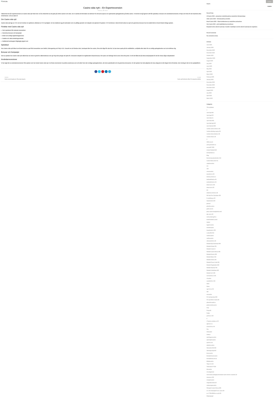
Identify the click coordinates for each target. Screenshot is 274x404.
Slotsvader (209, 331)
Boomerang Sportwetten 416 (214, 158)
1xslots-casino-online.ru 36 (213, 128)
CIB (207, 168)
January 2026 (210, 47)
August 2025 (210, 60)
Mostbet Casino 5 (211, 249)
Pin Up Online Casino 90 (213, 299)
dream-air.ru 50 (210, 187)
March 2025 (210, 74)
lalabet (208, 222)
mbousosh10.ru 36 (211, 241)
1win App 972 (210, 115)
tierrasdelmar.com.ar (212, 358)
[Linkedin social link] (106, 71)
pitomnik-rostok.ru (211, 302)
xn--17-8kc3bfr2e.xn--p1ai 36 (214, 393)
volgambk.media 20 (211, 382)
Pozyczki (209, 310)
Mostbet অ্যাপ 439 (211, 273)
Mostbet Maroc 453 (211, 257)
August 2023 (210, 90)
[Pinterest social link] (102, 71)
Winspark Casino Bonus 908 (214, 388)
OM (207, 291)
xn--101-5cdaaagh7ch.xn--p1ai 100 (215, 390)
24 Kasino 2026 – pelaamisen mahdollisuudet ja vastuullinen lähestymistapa (226, 16)
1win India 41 (210, 118)
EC (207, 190)
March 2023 (210, 98)
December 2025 (211, 50)
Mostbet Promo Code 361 (213, 262)
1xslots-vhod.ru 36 (211, 136)
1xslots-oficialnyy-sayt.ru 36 (214, 131)
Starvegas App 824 (211, 350)
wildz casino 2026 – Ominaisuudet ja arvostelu (218, 18)
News (208, 286)
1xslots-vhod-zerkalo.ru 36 (213, 134)
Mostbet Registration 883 (213, 265)
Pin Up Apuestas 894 (212, 297)
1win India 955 (210, 120)
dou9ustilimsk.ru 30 (211, 179)
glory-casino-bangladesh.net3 (214, 211)
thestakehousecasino (212, 356)
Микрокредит (210, 396)
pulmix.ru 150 (210, 315)
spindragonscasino (211, 337)
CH (207, 166)
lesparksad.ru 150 (211, 230)
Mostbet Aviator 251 (212, 246)
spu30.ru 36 (210, 342)
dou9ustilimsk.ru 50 (211, 182)
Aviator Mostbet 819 (212, 150)
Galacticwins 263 (211, 200)
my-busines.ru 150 (211, 275)
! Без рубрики (210, 107)
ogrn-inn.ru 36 (210, 289)
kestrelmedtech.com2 (212, 219)
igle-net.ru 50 (210, 214)
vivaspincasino (210, 380)
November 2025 (211, 52)
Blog (208, 155)
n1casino (209, 278)
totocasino (209, 369)
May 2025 (209, 68)
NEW (208, 283)
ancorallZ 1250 (210, 147)
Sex (208, 329)
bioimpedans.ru (210, 152)
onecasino (209, 294)
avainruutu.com (72, 63)
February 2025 (210, 77)
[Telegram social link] (109, 71)
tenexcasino (210, 353)
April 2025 (209, 71)
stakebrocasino (210, 345)
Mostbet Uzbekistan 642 (213, 270)
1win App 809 (210, 112)
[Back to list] (103, 78)
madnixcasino (210, 235)
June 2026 (209, 44)
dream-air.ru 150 (211, 184)
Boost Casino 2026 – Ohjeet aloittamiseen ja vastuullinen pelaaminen (224, 21)
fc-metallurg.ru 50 (211, 198)
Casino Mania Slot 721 (212, 160)
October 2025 (210, 55)
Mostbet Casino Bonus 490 (213, 251)
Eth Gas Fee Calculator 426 (214, 195)
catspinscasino (210, 163)
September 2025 (211, 58)
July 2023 (209, 93)
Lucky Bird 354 (210, 233)
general (208, 203)
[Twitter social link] (99, 71)
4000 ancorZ (210, 142)
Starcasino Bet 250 (211, 348)
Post (208, 307)
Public (208, 313)
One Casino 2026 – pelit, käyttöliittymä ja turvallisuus (220, 24)
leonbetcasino (210, 227)
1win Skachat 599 (211, 126)
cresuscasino (210, 171)
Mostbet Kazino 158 (212, 254)
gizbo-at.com (210, 208)
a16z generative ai (211, 144)
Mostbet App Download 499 (214, 243)
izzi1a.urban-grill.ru (211, 217)
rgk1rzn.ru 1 (210, 323)
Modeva (150, 401)
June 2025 (209, 66)
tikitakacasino (210, 361)
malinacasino (210, 238)
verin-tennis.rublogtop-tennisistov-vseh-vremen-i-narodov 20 (222, 374)
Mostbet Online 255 (211, 259)
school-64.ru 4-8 (211, 326)
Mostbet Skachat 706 (212, 267)
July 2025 (209, 63)
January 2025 (210, 79)
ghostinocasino (210, 206)
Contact (269, 1)
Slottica (208, 334)
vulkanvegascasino (211, 385)
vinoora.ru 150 (210, 377)
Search (208, 3)
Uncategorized (103, 3)
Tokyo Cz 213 (210, 364)
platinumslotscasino (212, 305)
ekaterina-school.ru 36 (212, 192)
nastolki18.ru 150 (211, 281)
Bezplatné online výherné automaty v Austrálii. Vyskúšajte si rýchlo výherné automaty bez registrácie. (232, 26)
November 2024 (211, 85)
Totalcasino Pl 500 (211, 366)
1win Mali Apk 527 (211, 123)
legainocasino (210, 225)
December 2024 (211, 82)
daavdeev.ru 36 (210, 174)
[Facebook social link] (95, 71)
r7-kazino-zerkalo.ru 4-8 (213, 321)
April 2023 (209, 95)
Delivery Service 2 (211, 176)
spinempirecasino (211, 339)
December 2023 (211, 87)
